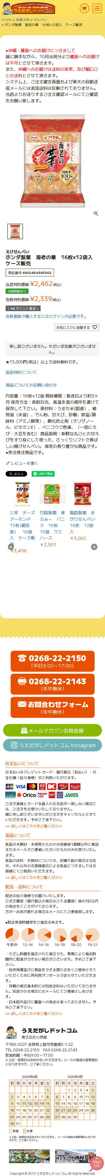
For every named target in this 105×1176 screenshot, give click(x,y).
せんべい (40, 19)
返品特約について (21, 372)
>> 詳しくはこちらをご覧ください (33, 826)
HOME (6, 19)
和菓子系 (22, 19)
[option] (23, 517)
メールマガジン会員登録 (56, 730)
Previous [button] (11, 547)
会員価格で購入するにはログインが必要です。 (47, 316)
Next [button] (94, 547)
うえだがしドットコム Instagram (57, 745)
